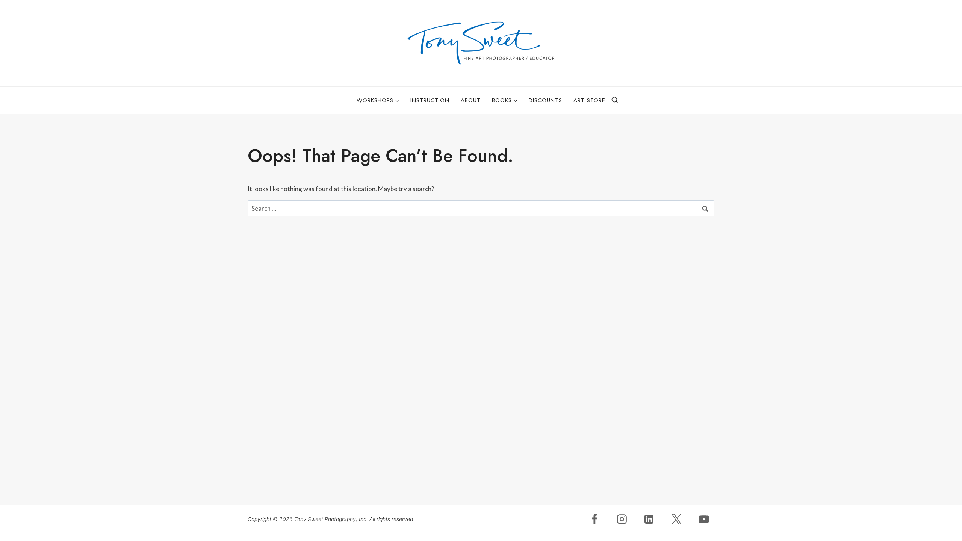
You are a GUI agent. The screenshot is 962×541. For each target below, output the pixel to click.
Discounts (545, 100)
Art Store (589, 100)
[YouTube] (703, 519)
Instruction (429, 100)
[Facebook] (594, 519)
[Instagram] (621, 519)
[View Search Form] (615, 100)
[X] (676, 519)
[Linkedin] (648, 519)
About (471, 100)
